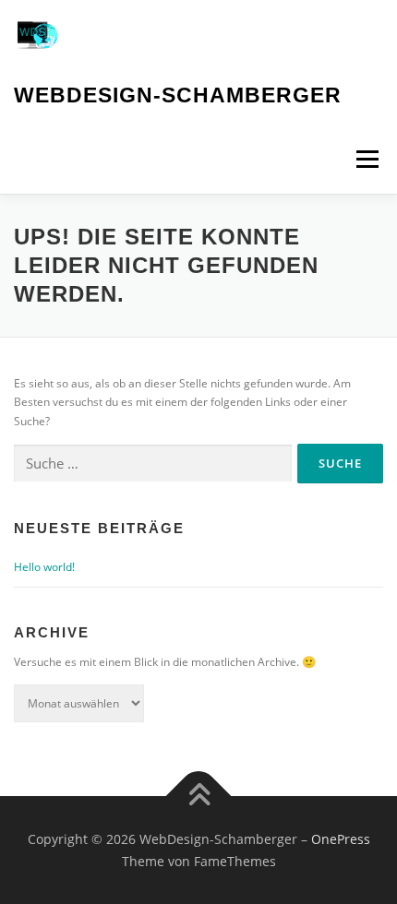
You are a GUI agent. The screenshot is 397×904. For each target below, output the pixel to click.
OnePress (340, 839)
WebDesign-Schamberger (178, 95)
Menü (365, 159)
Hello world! (44, 567)
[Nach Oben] (199, 796)
